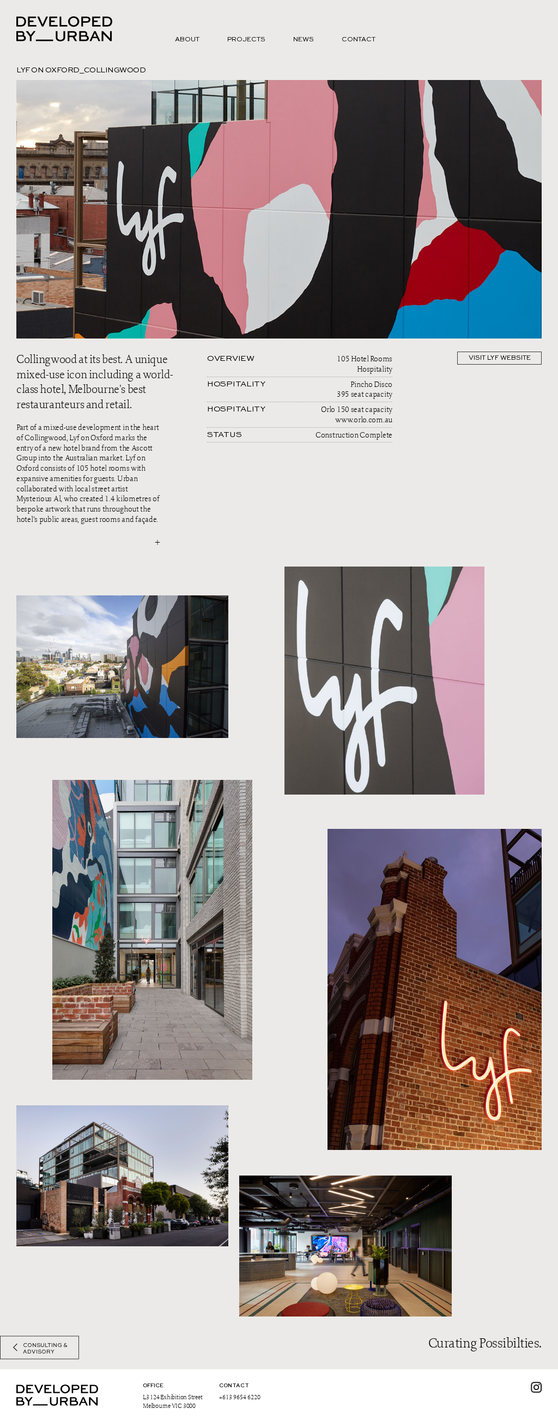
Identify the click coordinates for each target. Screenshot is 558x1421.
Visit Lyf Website (500, 358)
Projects (246, 39)
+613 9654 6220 (239, 1397)
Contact (358, 39)
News (303, 39)
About (187, 39)
